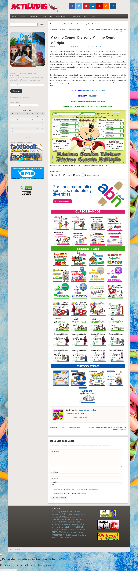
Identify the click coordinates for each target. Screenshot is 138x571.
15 (37, 122)
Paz (75, 532)
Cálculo (60, 516)
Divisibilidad (91, 47)
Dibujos (74, 517)
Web (52, 484)
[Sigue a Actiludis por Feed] (106, 6)
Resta (53, 537)
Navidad (82, 529)
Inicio (14, 16)
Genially (81, 519)
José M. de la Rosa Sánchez (85, 410)
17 (12, 125)
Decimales (68, 517)
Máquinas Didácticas (62, 16)
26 (22, 128)
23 (42, 125)
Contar (53, 517)
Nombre (54, 472)
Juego (77, 522)
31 (12, 132)
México (77, 529)
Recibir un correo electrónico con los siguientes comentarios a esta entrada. (76, 490)
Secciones (23, 16)
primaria (81, 532)
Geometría (55, 522)
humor (62, 521)
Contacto (93, 16)
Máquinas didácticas (68, 529)
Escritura (61, 519)
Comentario (55, 451)
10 (12, 122)
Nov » (29, 137)
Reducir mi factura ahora (8, 570)
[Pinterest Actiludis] (108, 536)
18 (17, 125)
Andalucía (76, 512)
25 (17, 128)
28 (32, 128)
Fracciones (67, 519)
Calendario (67, 514)
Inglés (73, 522)
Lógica (81, 524)
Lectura (65, 524)
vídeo (71, 537)
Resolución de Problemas (78, 535)
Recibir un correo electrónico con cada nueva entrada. (69, 493)
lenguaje (75, 524)
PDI (78, 532)
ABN (55, 511)
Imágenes (76, 16)
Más (85, 16)
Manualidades (59, 527)
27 (27, 128)
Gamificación (75, 519)
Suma (57, 537)
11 (17, 122)
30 (42, 128)
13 (27, 122)
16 (42, 122)
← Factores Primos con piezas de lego (65, 30)
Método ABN (34, 16)
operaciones (70, 532)
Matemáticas (75, 527)
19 (22, 125)
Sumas (62, 537)
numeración (59, 532)
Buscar (12, 22)
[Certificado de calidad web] (26, 190)
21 (32, 125)
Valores (66, 537)
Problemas (57, 534)
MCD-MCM (67, 24)
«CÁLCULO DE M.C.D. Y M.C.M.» (93, 91)
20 (27, 125)
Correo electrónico (54, 480)
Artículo (59, 514)
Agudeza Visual (65, 511)
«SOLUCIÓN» (93, 96)
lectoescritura (57, 524)
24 (12, 128)
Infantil (68, 522)
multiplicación (57, 530)
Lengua (70, 524)
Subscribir (16, 91)
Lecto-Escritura (47, 16)
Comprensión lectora (78, 514)
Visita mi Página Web (80, 417)
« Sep (25, 137)
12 (22, 122)
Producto (66, 535)
